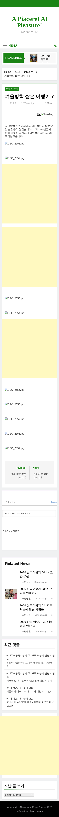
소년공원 (12, 103)
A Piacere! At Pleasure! (29, 22)
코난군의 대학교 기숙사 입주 (46, 57)
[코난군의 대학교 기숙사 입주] (33, 58)
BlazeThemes (36, 811)
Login (54, 502)
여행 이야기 (12, 89)
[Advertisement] (29, 193)
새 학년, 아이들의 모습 (21, 687)
